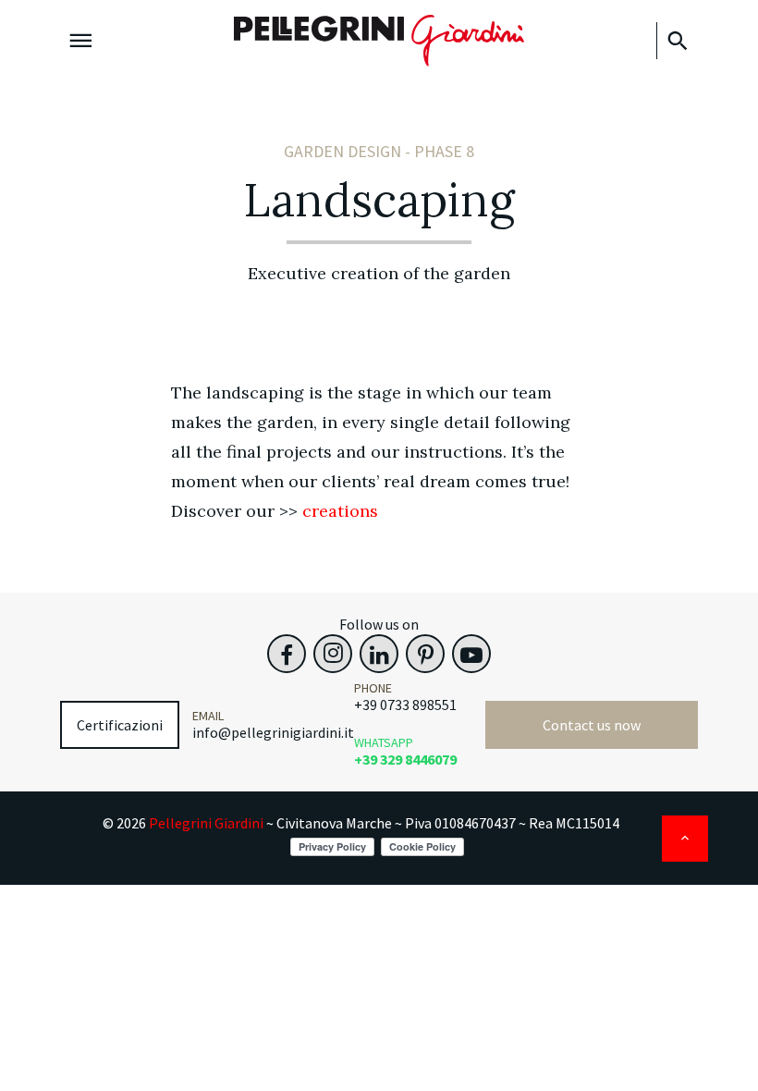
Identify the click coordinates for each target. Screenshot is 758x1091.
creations (340, 510)
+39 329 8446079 (405, 759)
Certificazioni (120, 725)
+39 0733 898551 (405, 704)
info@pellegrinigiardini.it (273, 732)
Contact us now (592, 725)
